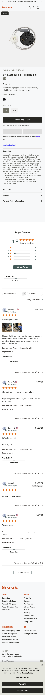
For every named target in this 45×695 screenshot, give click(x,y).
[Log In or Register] (34, 7)
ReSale (26, 610)
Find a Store (28, 598)
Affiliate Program (30, 607)
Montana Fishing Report (10, 642)
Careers (27, 601)
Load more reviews (22, 573)
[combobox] (34, 300)
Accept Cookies (22, 691)
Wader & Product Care (10, 607)
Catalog (27, 613)
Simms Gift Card (30, 631)
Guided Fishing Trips (9, 634)
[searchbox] (12, 293)
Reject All (22, 684)
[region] (22, 678)
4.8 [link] (6, 84)
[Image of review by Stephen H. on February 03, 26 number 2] (17, 327)
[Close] (42, 664)
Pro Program (28, 604)
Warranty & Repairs (9, 604)
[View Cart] (38, 7)
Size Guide (6, 610)
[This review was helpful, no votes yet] (36, 372)
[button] (12, 131)
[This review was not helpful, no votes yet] (40, 372)
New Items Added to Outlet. (28, 1)
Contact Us (6, 598)
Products (5, 70)
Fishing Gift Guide (30, 634)
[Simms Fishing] (7, 7)
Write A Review (22, 267)
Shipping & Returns (9, 601)
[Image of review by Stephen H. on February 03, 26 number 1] (7, 327)
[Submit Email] (41, 661)
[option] (4, 99)
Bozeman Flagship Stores (11, 631)
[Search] (29, 7)
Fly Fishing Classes (9, 637)
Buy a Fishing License (10, 640)
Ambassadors (29, 616)
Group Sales (28, 622)
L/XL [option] (14, 110)
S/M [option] (6, 110)
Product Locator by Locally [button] (9, 145)
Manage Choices (22, 677)
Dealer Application (30, 619)
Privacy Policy (27, 673)
